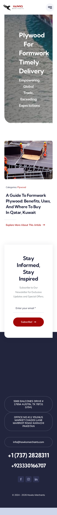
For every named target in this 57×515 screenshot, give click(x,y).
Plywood (21, 187)
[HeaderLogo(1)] (15, 5)
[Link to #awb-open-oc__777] (50, 7)
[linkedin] (36, 479)
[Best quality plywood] (28, 141)
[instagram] (28, 479)
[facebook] (21, 479)
